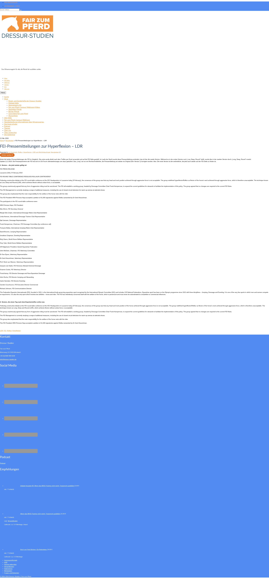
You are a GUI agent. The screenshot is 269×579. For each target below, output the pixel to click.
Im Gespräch (13, 152)
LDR (1, 330)
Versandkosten (13, 521)
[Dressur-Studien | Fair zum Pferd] (134, 40)
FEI (5, 330)
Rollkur (9, 330)
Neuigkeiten (55, 152)
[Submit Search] (21, 10)
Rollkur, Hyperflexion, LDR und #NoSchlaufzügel (34, 152)
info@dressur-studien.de (8, 359)
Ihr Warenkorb (12, 6)
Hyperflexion (16, 330)
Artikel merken (7, 155)
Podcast (2, 463)
